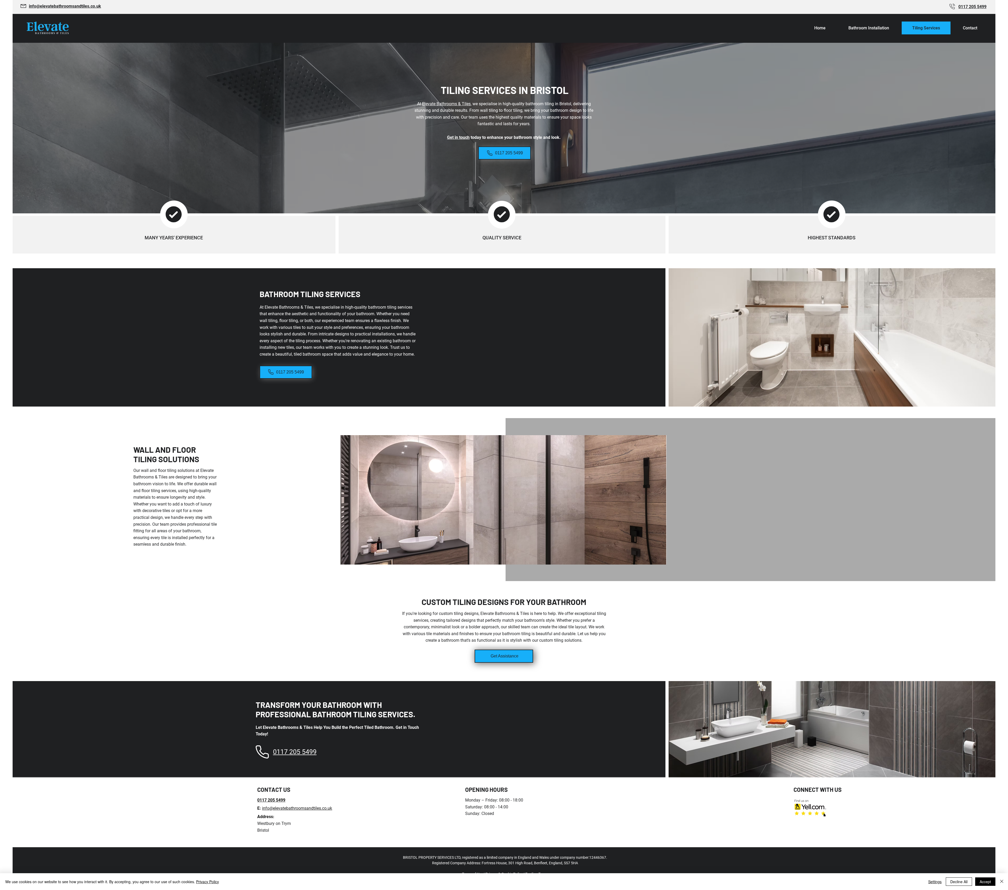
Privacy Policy (207, 881)
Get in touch (458, 137)
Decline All (959, 881)
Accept (985, 881)
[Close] (1002, 881)
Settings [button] (935, 881)
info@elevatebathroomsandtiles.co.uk (297, 808)
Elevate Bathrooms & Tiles (446, 103)
